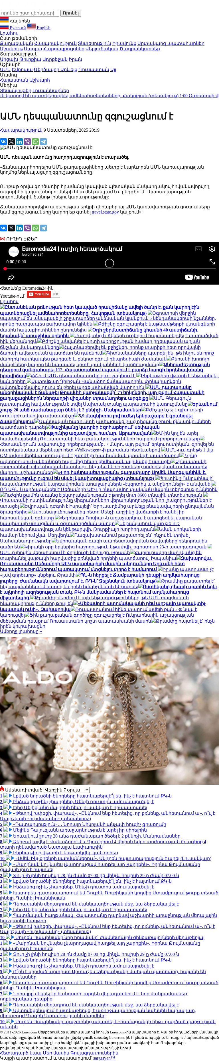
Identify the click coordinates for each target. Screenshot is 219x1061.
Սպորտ (33, 48)
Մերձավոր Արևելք (55, 69)
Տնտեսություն (94, 43)
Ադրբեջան (55, 59)
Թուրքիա (30, 59)
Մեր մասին (56, 1052)
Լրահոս (9, 33)
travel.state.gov (105, 212)
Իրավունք (124, 43)
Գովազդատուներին (94, 1052)
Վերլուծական (102, 48)
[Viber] (27, 141)
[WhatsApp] (35, 141)
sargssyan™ (104, 1058)
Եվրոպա (22, 69)
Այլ (113, 69)
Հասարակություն (55, 43)
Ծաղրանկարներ (139, 48)
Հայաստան (14, 80)
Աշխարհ (39, 80)
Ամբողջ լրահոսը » (21, 631)
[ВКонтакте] (3, 141)
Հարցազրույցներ (63, 48)
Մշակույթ (11, 48)
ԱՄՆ (5, 69)
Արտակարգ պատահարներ (170, 43)
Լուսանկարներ (51, 90)
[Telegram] (43, 141)
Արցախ (9, 59)
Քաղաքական (16, 43)
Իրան (75, 59)
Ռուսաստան (93, 69)
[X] (11, 141)
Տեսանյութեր (15, 90)
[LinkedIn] (19, 141)
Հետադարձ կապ (21, 1052)
